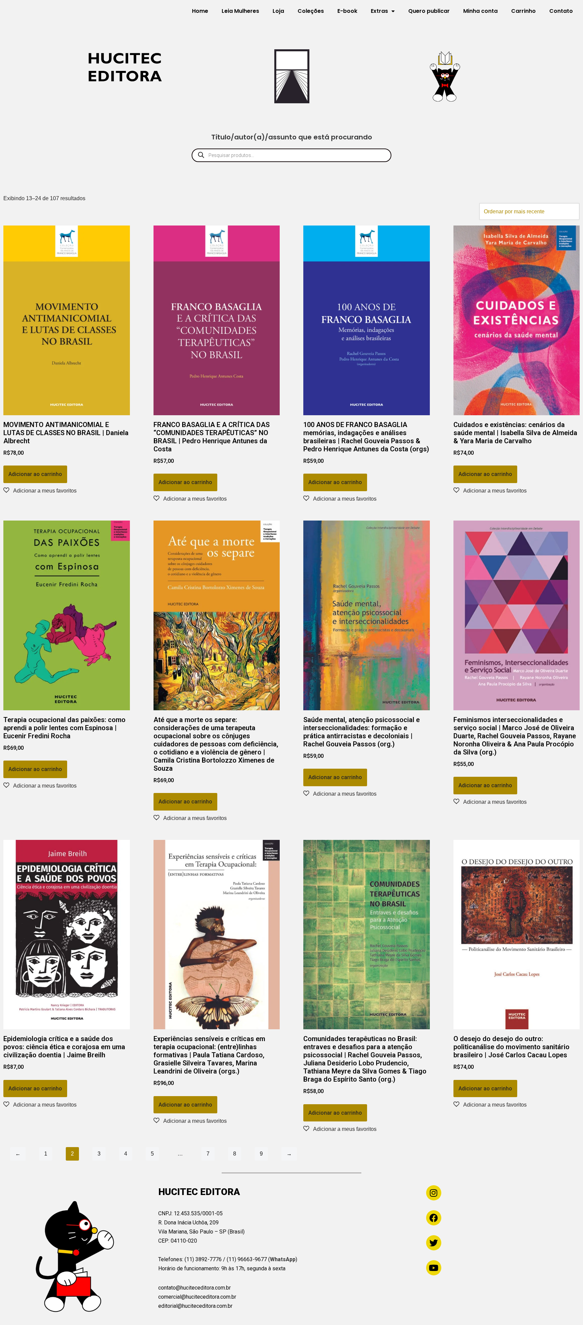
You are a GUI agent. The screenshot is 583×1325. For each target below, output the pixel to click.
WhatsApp (283, 1259)
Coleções (311, 11)
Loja (278, 11)
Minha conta (480, 11)
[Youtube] (433, 1267)
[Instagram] (433, 1192)
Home (200, 11)
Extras (379, 11)
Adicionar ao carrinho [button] (35, 474)
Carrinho (523, 11)
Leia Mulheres (240, 11)
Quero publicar (429, 11)
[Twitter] (433, 1242)
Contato (561, 11)
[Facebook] (433, 1217)
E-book (347, 11)
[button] (40, 490)
